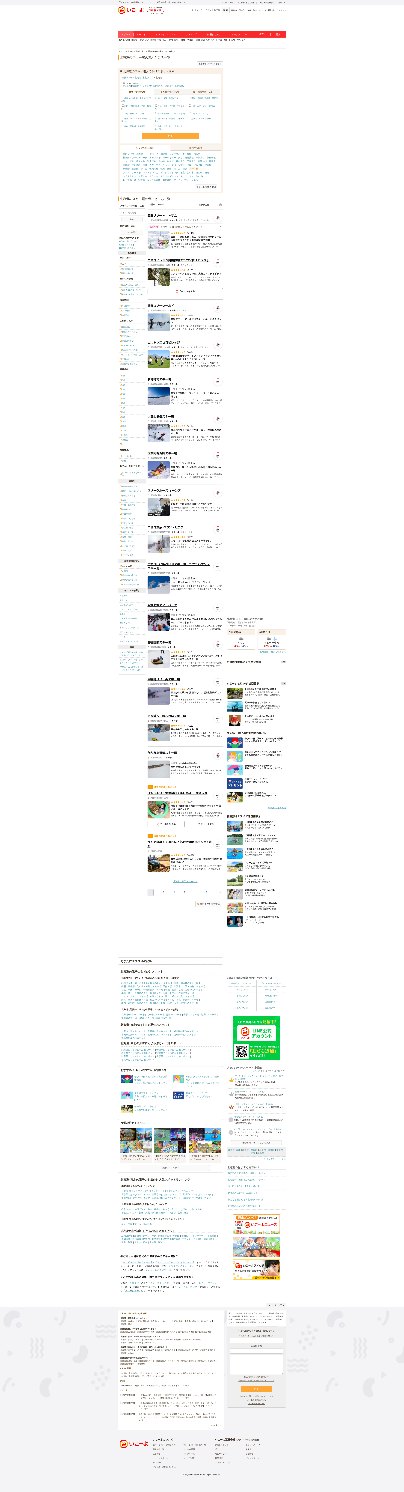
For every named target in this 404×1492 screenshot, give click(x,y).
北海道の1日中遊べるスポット (243, 1193)
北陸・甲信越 (187, 40)
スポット (125, 34)
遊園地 (139, 154)
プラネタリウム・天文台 (135, 176)
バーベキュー (169, 157)
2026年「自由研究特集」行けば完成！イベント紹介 (131, 668)
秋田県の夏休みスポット (160, 1034)
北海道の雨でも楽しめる (130, 1350)
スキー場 (194, 169)
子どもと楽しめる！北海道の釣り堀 (245, 1199)
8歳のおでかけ (241, 1008)
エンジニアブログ (222, 1463)
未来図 (248, 1449)
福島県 (260, 1153)
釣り (180, 157)
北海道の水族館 (127, 1353)
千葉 (159, 40)
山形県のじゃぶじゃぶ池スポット (173, 1056)
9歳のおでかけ (271, 1008)
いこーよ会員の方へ (256, 1403)
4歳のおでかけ (241, 996)
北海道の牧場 (190, 1321)
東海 (171, 40)
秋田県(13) (158, 86)
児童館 (126, 169)
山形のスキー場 (146, 1018)
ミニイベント (125, 637)
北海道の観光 (126, 1324)
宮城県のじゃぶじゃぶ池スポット (173, 1053)
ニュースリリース (160, 1458)
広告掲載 (156, 1454)
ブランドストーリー (254, 1445)
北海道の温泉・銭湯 (128, 1361)
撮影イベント (125, 614)
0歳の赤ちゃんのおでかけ (242, 983)
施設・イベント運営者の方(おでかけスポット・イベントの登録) (162, 1386)
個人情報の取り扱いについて (256, 1377)
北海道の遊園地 (127, 1321)
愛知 (176, 40)
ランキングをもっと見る (274, 1159)
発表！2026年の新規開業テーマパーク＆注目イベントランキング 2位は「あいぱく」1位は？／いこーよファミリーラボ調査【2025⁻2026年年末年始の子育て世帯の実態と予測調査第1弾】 (177, 1417)
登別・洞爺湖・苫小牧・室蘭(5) (204, 98)
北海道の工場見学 (128, 1332)
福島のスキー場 (164, 1018)
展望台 (212, 161)
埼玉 (164, 40)
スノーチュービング (186, 1287)
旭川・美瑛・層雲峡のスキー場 (182, 983)
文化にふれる (195, 1209)
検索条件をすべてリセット (210, 64)
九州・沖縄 (236, 40)
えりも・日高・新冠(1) (201, 118)
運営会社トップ (221, 1445)
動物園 (163, 154)
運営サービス (220, 1454)
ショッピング (171, 172)
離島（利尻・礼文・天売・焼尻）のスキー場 (176, 1003)
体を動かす (161, 1212)
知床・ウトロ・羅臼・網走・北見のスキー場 (172, 996)
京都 (208, 40)
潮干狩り (151, 161)
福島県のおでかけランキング (197, 1198)
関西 (198, 40)
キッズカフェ (187, 176)
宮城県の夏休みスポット (133, 1034)
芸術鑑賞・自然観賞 (128, 618)
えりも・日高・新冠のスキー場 (182, 999)
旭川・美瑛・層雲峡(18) (168, 98)
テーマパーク (151, 154)
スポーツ (123, 600)
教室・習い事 (187, 172)
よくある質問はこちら (256, 1400)
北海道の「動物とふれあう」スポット (246, 1179)
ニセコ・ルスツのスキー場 (134, 996)
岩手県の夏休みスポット (186, 1031)
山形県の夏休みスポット (186, 1034)
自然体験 (123, 595)
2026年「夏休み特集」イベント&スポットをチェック (131, 653)
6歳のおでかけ (241, 1002)
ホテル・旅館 (180, 169)
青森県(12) (136, 86)
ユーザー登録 (126, 1386)
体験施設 (202, 161)
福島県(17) (179, 86)
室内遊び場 (128, 154)
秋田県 (279, 1150)
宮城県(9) (127, 86)
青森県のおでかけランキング (135, 1194)
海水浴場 (153, 169)
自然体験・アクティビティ (176, 180)
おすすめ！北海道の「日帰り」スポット (247, 1173)
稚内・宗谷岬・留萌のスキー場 (136, 1003)
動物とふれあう (259, 10)
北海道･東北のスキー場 (133, 1014)
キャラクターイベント (129, 641)
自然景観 (189, 157)
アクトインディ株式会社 (247, 1440)
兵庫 (213, 40)
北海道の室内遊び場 (151, 1350)
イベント (141, 34)
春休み (234, 10)
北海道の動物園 (142, 1321)
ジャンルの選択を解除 (206, 187)
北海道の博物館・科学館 (187, 1350)
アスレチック (162, 165)
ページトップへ (277, 1305)
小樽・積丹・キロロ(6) (134, 114)
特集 (278, 34)
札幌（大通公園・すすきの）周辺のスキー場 (143, 983)
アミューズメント (169, 176)
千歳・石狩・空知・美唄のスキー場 (183, 989)
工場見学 (191, 161)
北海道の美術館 (206, 1350)
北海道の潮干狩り (188, 1361)
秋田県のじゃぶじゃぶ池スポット (137, 1056)
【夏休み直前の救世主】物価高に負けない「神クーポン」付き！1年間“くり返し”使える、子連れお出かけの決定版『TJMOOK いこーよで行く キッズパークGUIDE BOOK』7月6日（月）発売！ (178, 1406)
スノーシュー (132, 1290)
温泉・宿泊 (183, 1212)
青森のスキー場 (173, 1014)
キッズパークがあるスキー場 (138, 1262)
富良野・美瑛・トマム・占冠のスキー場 (174, 993)
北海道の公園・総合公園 (130, 1342)
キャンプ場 (154, 157)
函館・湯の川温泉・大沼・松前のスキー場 (184, 986)
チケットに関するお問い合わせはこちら (256, 1396)
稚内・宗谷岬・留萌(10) (134, 126)
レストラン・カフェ (153, 172)
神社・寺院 (148, 165)
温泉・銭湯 (166, 169)
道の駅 (199, 172)
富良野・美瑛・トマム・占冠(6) (171, 114)
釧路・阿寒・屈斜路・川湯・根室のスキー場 (143, 999)
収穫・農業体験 (146, 1212)
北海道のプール (204, 1321)
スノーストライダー (160, 1283)
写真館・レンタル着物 (149, 180)
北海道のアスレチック (192, 1339)
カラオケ (153, 176)
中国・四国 (223, 40)
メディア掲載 (189, 1458)
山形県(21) (168, 86)
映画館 (208, 165)
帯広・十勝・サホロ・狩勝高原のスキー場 (142, 989)
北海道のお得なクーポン (130, 1339)
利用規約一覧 (158, 1449)
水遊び (172, 1212)
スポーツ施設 (178, 165)
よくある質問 (189, 1449)
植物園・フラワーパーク (135, 157)
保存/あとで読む (248, 2)
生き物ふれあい (126, 605)
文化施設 (136, 165)
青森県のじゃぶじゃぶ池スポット (173, 1049)
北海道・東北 (124, 40)
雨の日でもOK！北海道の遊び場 (244, 1186)
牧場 (189, 154)
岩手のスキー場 (191, 1014)
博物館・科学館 (166, 161)
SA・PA (200, 176)
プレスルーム (189, 1454)
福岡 (243, 40)
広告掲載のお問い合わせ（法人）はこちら (256, 1380)
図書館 (135, 169)
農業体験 (140, 161)
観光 (207, 172)
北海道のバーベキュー (160, 1321)
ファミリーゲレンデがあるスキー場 (175, 1262)
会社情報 (249, 1454)
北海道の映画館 (168, 1350)
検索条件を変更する (210, 904)
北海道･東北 (234, 1150)
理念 (217, 1449)
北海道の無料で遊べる (152, 1339)
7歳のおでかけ (271, 1002)
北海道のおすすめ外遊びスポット (244, 1206)
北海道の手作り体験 (145, 1332)
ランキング (191, 34)
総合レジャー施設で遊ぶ (133, 1209)
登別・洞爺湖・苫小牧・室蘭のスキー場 (141, 986)
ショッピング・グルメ (129, 609)
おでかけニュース (240, 34)
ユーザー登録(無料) (266, 2)
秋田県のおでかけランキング (135, 1198)
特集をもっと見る (277, 807)
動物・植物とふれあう (159, 1209)
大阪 (203, 40)
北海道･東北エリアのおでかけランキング (141, 1191)
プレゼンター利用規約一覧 (194, 1445)
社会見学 (180, 161)
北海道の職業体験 (203, 1332)
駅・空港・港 (129, 180)
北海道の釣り (177, 1321)
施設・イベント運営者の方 (164, 1445)
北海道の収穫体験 (186, 1332)
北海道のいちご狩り (206, 1361)
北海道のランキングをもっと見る (256, 1143)
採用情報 (219, 1458)
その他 (194, 180)
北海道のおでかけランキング (178, 1191)
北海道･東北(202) (143, 77)
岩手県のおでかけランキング (166, 1194)
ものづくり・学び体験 (129, 628)
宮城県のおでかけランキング (197, 1194)
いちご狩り (128, 161)
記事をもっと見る (170, 1168)
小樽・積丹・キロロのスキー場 (136, 993)
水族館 (197, 154)
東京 (147, 40)
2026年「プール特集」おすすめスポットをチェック (131, 661)
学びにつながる (179, 1209)
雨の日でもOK (245, 10)
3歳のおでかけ (271, 989)
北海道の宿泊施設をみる (185, 881)
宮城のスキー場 (208, 1014)
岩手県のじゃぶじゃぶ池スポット (137, 1053)
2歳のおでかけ (241, 989)
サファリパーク (177, 154)
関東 (142, 40)
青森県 (254, 1150)
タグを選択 (132, 232)
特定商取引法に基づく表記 (164, 1467)
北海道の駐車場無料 (172, 1339)
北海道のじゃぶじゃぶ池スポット (137, 1049)
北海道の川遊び (149, 1342)
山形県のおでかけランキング (166, 1198)
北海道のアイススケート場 (167, 1361)
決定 (170, 135)
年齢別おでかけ (213, 34)
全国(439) (127, 77)
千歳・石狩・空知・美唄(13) (203, 106)
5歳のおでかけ (271, 996)
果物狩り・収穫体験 (206, 157)
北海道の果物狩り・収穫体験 (132, 1364)
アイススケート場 (132, 172)
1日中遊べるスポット (277, 10)
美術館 (126, 165)
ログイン (281, 2)
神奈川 (153, 40)
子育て (262, 34)
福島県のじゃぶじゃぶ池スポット (137, 1059)
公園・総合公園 (194, 165)
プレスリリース (252, 1458)
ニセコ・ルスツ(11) (199, 114)
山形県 (252, 1153)
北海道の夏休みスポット (133, 1031)
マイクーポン (229, 2)
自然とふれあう (129, 1212)
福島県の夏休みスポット (133, 1038)
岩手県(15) (147, 86)
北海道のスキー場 (155, 1014)
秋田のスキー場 (129, 1018)
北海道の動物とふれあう (166, 1332)
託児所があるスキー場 (180, 1266)
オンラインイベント (165, 34)
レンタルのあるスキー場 (158, 1269)
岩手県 (262, 1150)
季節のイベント (126, 623)
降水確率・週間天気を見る (273, 652)
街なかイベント (126, 632)
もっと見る (215, 1425)
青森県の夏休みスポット (160, 1031)
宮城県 (271, 1150)
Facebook (157, 1463)
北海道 (134, 40)
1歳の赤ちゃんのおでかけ (271, 983)
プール (144, 169)
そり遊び (134, 1283)
